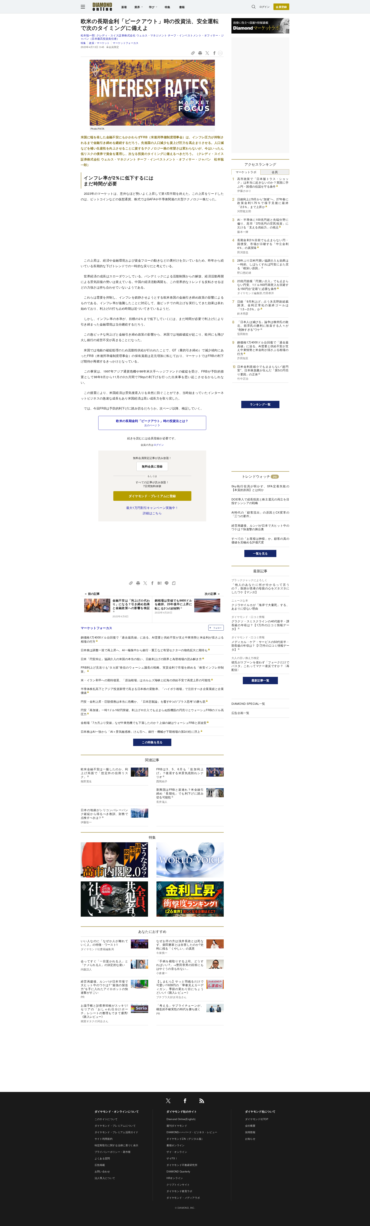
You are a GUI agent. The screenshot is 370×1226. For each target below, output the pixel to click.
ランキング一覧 (260, 404)
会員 (275, 172)
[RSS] (202, 1101)
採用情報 (250, 1132)
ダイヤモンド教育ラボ (179, 1191)
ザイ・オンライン (176, 1152)
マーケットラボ (246, 172)
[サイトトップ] (102, 7)
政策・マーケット (99, 43)
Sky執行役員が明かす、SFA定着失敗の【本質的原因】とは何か (260, 488)
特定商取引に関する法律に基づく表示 (116, 1145)
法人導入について (105, 1178)
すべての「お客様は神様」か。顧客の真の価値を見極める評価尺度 (260, 540)
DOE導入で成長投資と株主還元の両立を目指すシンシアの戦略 (260, 501)
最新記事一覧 (260, 680)
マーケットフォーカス (125, 43)
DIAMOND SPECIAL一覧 (248, 704)
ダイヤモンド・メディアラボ (183, 1197)
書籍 (182, 7)
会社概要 (250, 1125)
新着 (124, 7)
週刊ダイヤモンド (176, 1125)
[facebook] (185, 1101)
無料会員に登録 (152, 466)
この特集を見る (152, 742)
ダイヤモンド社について (260, 1111)
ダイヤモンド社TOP (256, 1119)
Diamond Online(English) (180, 1119)
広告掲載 (100, 1165)
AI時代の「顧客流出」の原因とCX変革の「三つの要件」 (260, 514)
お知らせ (250, 1138)
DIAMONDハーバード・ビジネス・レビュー (191, 1132)
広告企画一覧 (240, 713)
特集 (167, 7)
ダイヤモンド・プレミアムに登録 (152, 496)
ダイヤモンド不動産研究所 (181, 1165)
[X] (168, 1101)
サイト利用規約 (104, 1138)
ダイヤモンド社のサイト (181, 1111)
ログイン (264, 6)
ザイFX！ (172, 1158)
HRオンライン (174, 1178)
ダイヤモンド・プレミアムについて (115, 1125)
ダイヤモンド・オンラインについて (117, 1111)
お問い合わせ (102, 1171)
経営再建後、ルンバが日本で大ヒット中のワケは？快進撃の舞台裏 (260, 527)
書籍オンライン (175, 1145)
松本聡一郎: (152, 37)
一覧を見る (260, 553)
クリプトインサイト (178, 1184)
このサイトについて (106, 1119)
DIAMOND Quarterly (178, 1171)
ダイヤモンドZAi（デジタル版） (185, 1138)
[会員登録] (281, 6)
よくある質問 (102, 1158)
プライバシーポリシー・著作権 (112, 1152)
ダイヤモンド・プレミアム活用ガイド (116, 1132)
